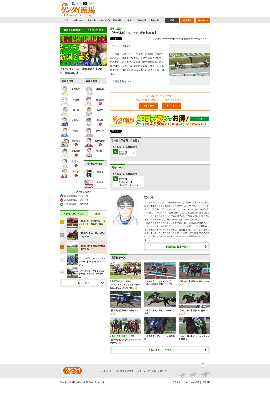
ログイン (204, 20)
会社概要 (195, 382)
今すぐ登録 (149, 105)
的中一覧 (142, 20)
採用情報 (206, 382)
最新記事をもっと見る (160, 350)
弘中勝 (148, 197)
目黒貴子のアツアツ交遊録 (120, 281)
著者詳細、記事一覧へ (177, 246)
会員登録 (187, 20)
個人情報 (120, 371)
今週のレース (79, 20)
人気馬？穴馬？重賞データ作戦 (122, 336)
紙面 (172, 20)
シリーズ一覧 (104, 20)
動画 (130, 20)
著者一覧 (155, 20)
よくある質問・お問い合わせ (157, 371)
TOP (66, 20)
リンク (138, 371)
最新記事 (92, 20)
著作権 (130, 371)
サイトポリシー (107, 371)
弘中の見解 (116, 28)
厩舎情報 (117, 20)
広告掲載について (180, 382)
